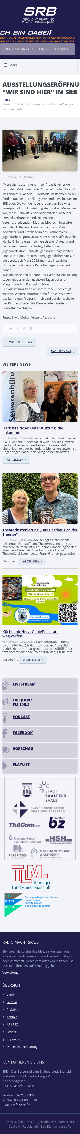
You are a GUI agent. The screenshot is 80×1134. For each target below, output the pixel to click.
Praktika (12, 1009)
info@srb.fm (21, 1105)
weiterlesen (15, 459)
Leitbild (12, 1002)
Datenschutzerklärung (22, 1047)
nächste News (61, 351)
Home (6, 99)
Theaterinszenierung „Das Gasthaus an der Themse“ (40, 532)
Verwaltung (10, 972)
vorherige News (20, 342)
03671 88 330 (25, 1095)
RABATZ (12, 1024)
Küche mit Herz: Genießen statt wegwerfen (30, 634)
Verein (11, 994)
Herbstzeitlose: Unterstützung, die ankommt (32, 430)
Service (12, 1032)
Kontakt (12, 1017)
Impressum (15, 1039)
